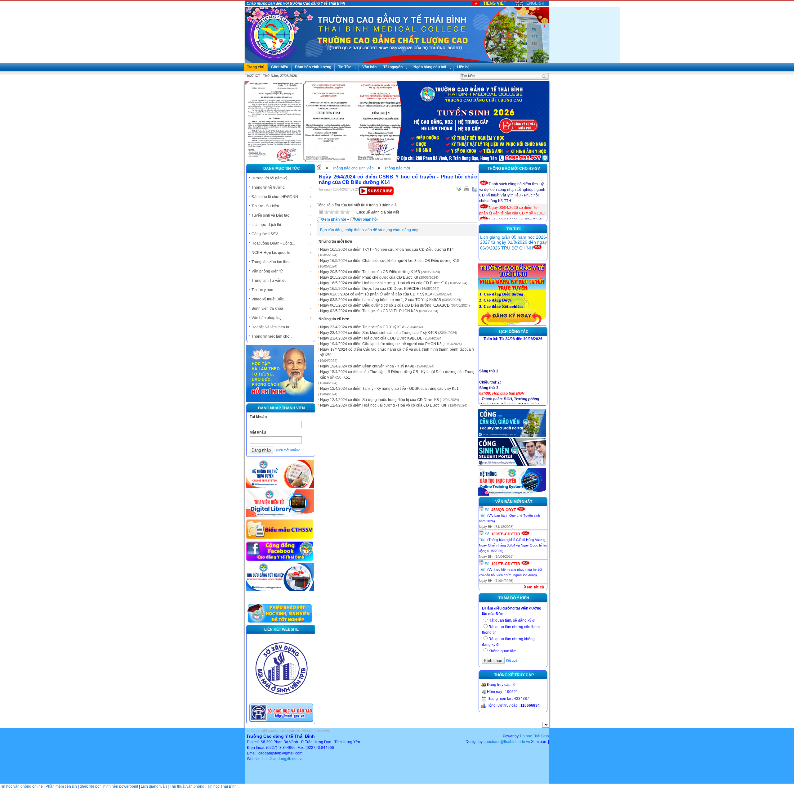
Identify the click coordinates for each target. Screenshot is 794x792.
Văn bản (369, 67)
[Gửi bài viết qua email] (458, 189)
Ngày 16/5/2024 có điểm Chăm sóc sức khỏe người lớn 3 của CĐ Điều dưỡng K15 (389, 261)
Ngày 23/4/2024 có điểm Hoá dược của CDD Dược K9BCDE (371, 338)
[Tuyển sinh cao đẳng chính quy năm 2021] (512, 324)
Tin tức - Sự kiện (265, 206)
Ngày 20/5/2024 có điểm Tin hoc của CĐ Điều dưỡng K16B (370, 272)
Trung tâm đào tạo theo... (272, 262)
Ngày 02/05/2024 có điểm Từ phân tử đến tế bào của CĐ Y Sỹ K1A (376, 294)
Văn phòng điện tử (267, 271)
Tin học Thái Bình (534, 736)
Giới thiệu (279, 67)
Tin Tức (344, 67)
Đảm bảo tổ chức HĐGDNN (275, 197)
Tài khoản (258, 417)
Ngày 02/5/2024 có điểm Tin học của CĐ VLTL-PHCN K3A (369, 311)
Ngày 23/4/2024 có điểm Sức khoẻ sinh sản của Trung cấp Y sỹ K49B (378, 333)
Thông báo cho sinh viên (353, 168)
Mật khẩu (258, 432)
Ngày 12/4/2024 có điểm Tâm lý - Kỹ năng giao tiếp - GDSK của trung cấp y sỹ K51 (389, 388)
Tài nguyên (393, 67)
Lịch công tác (514, 332)
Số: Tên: (509, 515)
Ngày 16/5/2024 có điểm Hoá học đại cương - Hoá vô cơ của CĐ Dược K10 (383, 283)
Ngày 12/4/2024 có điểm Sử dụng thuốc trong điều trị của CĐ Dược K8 (379, 400)
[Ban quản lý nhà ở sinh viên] (281, 699)
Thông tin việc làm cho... (272, 336)
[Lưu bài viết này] (474, 189)
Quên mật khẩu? (287, 450)
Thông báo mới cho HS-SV (514, 168)
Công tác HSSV (265, 234)
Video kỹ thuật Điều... (269, 299)
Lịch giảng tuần (154, 786)
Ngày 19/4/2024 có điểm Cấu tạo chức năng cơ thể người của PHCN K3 (381, 344)
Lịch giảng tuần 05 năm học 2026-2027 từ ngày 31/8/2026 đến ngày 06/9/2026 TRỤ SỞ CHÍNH (513, 242)
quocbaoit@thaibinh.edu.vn (507, 742)
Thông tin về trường (268, 187)
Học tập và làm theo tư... (272, 327)
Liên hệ (463, 67)
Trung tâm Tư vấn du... (270, 280)
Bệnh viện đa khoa (267, 308)
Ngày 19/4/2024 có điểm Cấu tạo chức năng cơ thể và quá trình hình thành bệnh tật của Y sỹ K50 (397, 352)
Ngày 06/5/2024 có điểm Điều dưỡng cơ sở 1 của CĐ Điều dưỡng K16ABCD (385, 305)
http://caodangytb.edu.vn (283, 759)
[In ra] (466, 189)
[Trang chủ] (319, 168)
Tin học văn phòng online (21, 786)
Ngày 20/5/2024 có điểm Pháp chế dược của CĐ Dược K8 (369, 277)
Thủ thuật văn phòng (187, 786)
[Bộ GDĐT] (281, 721)
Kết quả (511, 660)
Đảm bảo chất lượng (313, 67)
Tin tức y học (262, 290)
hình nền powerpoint (120, 786)
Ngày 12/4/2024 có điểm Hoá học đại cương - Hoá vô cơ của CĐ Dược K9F (383, 405)
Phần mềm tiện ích (61, 786)
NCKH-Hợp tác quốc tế (271, 252)
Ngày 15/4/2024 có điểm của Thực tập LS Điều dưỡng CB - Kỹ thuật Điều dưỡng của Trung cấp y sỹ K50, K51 (397, 375)
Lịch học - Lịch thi (266, 225)
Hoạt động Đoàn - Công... (273, 243)
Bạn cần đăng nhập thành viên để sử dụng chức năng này (369, 230)
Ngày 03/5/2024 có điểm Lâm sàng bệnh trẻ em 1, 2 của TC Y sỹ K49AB (380, 300)
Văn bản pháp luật (267, 318)
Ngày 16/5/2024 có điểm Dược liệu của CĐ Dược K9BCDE (369, 288)
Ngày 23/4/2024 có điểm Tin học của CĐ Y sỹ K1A (362, 327)
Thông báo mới (397, 168)
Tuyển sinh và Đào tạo (270, 215)
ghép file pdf (90, 786)
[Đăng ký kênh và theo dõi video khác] (376, 194)
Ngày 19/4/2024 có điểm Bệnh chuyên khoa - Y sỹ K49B (367, 366)
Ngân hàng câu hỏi (429, 67)
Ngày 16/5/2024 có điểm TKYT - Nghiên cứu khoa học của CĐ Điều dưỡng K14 (387, 249)
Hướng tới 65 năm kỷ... (271, 178)
